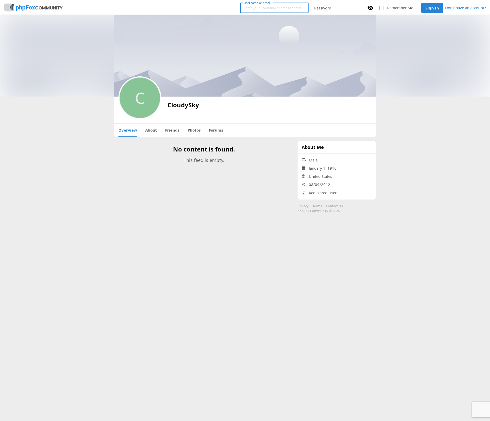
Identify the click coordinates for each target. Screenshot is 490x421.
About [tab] (151, 130)
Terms (317, 206)
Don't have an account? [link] (465, 7)
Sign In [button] (432, 7)
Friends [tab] (172, 130)
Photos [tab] (194, 130)
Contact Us (334, 206)
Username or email (257, 3)
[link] (33, 7)
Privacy (303, 206)
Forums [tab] (216, 130)
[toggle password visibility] (370, 8)
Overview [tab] (127, 130)
